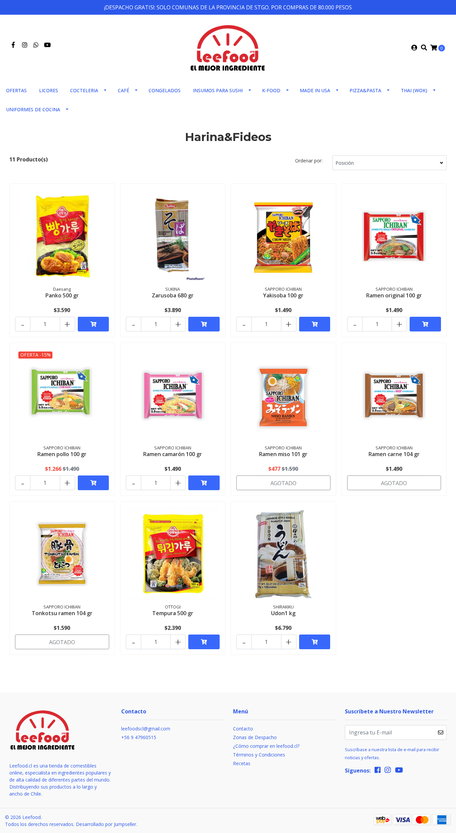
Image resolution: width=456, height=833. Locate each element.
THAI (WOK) (414, 90)
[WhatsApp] (36, 45)
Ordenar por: (308, 160)
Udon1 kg (283, 613)
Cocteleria (84, 90)
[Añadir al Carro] (93, 324)
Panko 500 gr (62, 295)
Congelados (165, 90)
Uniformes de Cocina (33, 109)
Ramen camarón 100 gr (172, 454)
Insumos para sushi (218, 90)
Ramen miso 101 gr (283, 454)
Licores (48, 90)
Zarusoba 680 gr (173, 295)
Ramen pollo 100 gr (61, 454)
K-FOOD (271, 90)
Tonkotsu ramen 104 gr (62, 613)
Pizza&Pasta (365, 90)
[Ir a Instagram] (25, 45)
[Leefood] (228, 47)
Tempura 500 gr (172, 613)
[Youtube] (47, 45)
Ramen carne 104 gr (394, 454)
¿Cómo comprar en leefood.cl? (266, 746)
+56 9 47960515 (138, 737)
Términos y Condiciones (259, 754)
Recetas (241, 763)
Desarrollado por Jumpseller (106, 824)
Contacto (243, 728)
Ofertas (16, 90)
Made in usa (315, 90)
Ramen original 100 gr (394, 295)
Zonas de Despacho (255, 737)
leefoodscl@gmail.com (145, 728)
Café (123, 90)
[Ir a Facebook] (13, 45)
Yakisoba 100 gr (283, 295)
